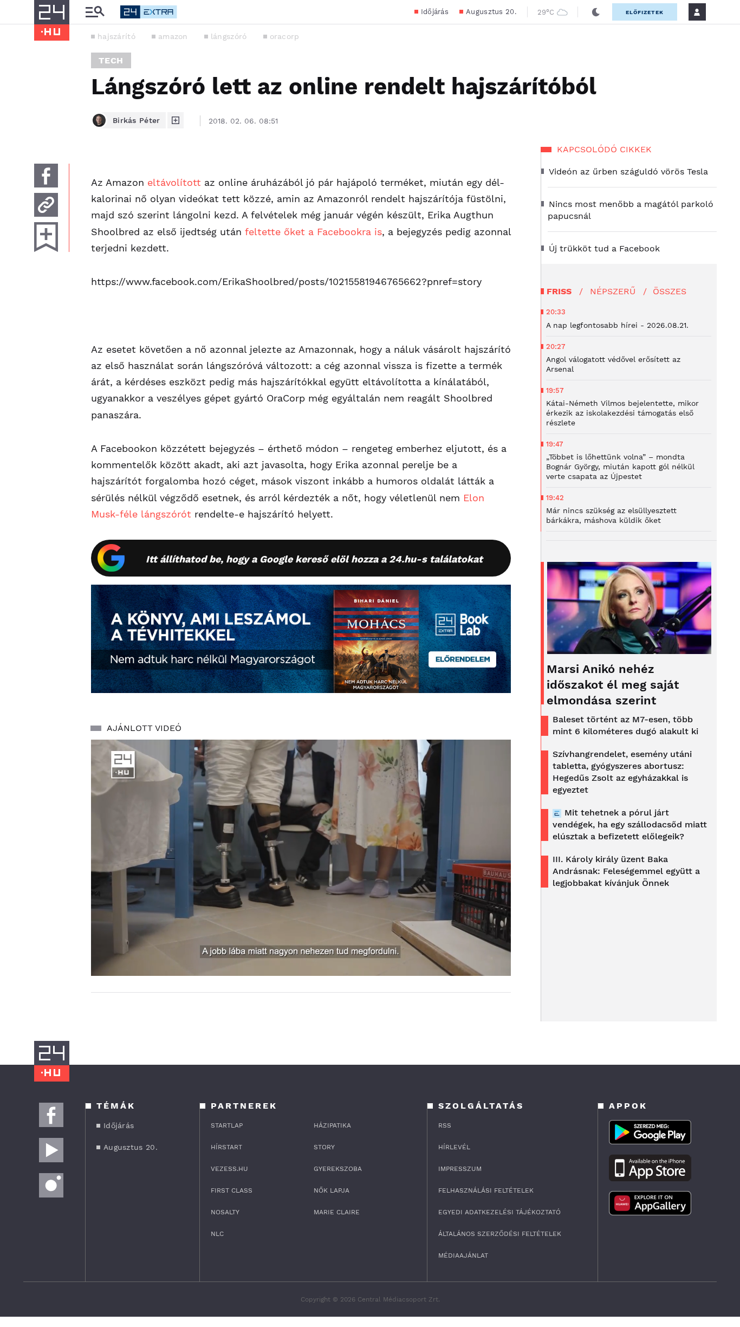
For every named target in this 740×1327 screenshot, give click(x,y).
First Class (231, 1190)
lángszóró (229, 36)
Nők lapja (331, 1190)
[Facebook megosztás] (46, 175)
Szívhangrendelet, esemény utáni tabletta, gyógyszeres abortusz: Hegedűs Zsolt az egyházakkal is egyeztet (622, 772)
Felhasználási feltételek (486, 1190)
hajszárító (116, 36)
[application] (301, 858)
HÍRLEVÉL (454, 1147)
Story (324, 1147)
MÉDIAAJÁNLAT (463, 1255)
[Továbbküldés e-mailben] (46, 205)
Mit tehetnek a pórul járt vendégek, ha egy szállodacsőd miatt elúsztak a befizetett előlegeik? (630, 824)
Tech (111, 60)
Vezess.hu (229, 1169)
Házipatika (332, 1125)
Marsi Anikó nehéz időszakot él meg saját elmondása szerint (613, 684)
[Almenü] (94, 12)
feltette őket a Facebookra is (313, 231)
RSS (444, 1125)
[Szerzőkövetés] (175, 120)
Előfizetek (645, 12)
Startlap (227, 1125)
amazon (173, 36)
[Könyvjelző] (46, 237)
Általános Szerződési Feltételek (499, 1234)
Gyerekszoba (338, 1169)
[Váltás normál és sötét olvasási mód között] (595, 11)
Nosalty (225, 1212)
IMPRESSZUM (460, 1169)
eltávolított (174, 182)
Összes (669, 291)
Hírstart (226, 1147)
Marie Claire (337, 1212)
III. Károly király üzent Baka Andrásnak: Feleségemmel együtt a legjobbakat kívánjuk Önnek (626, 871)
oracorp (285, 36)
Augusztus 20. (491, 12)
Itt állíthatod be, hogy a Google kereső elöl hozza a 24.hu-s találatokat (314, 559)
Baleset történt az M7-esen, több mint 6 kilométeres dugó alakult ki (625, 725)
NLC (217, 1234)
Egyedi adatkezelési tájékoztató (499, 1212)
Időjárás (435, 12)
